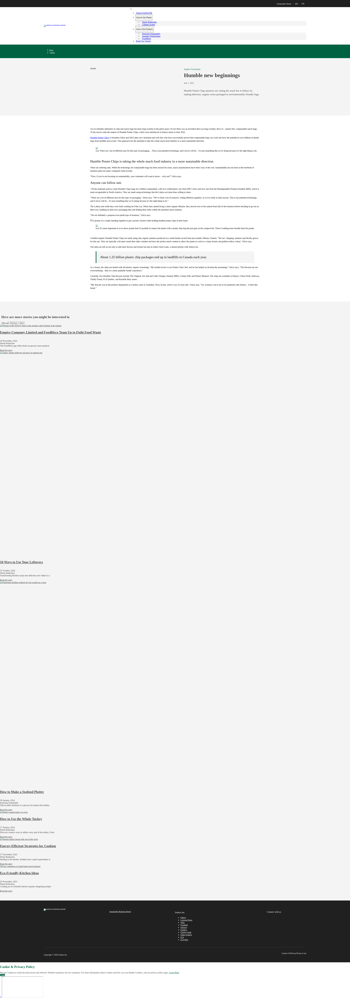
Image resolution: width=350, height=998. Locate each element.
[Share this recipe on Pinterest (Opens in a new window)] (95, 72)
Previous (13, 323)
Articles (52, 53)
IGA (182, 937)
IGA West (184, 940)
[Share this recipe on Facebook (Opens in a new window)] (91, 72)
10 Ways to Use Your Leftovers (21, 562)
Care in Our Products (144, 29)
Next (22, 323)
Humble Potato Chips (99, 137)
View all (5, 323)
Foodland (184, 925)
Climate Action (148, 24)
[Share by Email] (96, 72)
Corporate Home (284, 4)
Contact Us (286, 953)
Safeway (183, 927)
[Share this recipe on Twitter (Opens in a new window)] (92, 72)
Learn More (174, 972)
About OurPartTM (144, 13)
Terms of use (301, 953)
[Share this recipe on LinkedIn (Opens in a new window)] (93, 72)
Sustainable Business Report (120, 912)
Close (2, 975)
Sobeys (183, 918)
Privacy (293, 953)
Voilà (182, 923)
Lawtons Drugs (186, 920)
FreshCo (183, 930)
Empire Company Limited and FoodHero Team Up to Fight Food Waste (50, 332)
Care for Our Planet (143, 18)
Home (51, 50)
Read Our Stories (143, 41)
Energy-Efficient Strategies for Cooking (28, 846)
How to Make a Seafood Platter (22, 792)
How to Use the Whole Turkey (21, 819)
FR (303, 4)
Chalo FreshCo (186, 935)
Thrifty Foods (185, 932)
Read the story (6, 350)
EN (296, 4)
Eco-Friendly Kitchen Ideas (19, 873)
